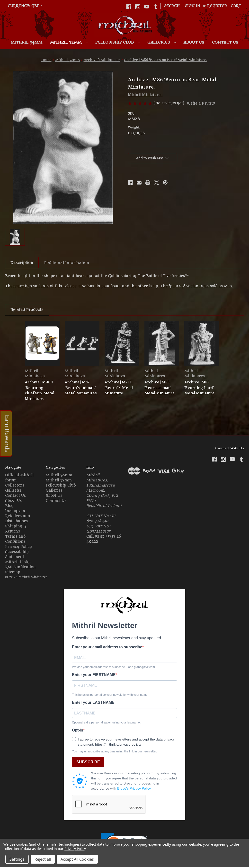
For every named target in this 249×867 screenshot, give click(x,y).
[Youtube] (146, 6)
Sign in (192, 6)
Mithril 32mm (66, 42)
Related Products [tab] (27, 309)
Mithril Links (17, 562)
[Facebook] (128, 6)
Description (21, 263)
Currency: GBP (24, 6)
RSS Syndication (20, 567)
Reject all (43, 859)
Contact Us (225, 42)
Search (172, 6)
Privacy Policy (18, 547)
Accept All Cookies (77, 859)
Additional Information (66, 263)
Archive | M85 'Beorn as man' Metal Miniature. (160, 388)
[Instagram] (137, 6)
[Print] (147, 182)
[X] (156, 182)
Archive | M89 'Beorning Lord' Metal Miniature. (199, 388)
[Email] (139, 182)
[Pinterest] (165, 182)
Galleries (159, 42)
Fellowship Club (115, 42)
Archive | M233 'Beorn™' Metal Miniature (119, 388)
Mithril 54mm (26, 42)
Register (217, 6)
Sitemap (12, 572)
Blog (9, 506)
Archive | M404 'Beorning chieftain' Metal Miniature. (39, 390)
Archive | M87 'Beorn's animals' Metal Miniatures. (81, 388)
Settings (17, 859)
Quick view (42, 343)
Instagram (15, 511)
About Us (194, 42)
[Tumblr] (155, 6)
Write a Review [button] (201, 103)
